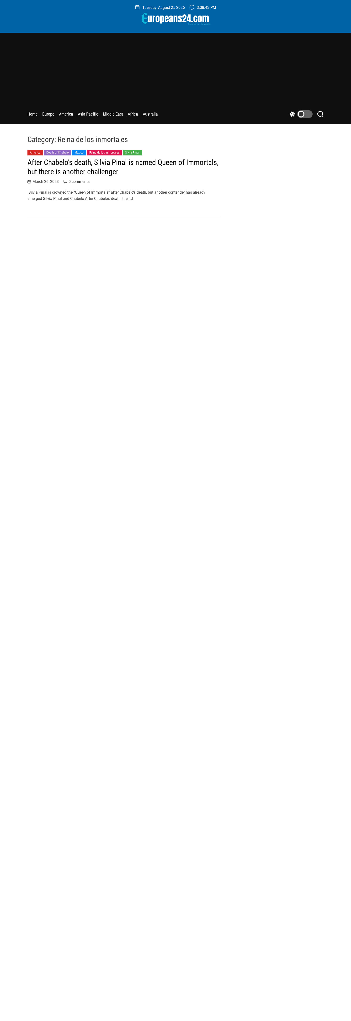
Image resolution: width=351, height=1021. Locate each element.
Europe (48, 114)
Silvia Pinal (132, 152)
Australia (150, 114)
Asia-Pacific (88, 114)
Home (32, 114)
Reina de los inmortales (104, 152)
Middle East (113, 114)
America (66, 114)
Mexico (79, 152)
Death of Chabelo (57, 152)
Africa (133, 114)
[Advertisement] (175, 73)
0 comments (79, 182)
